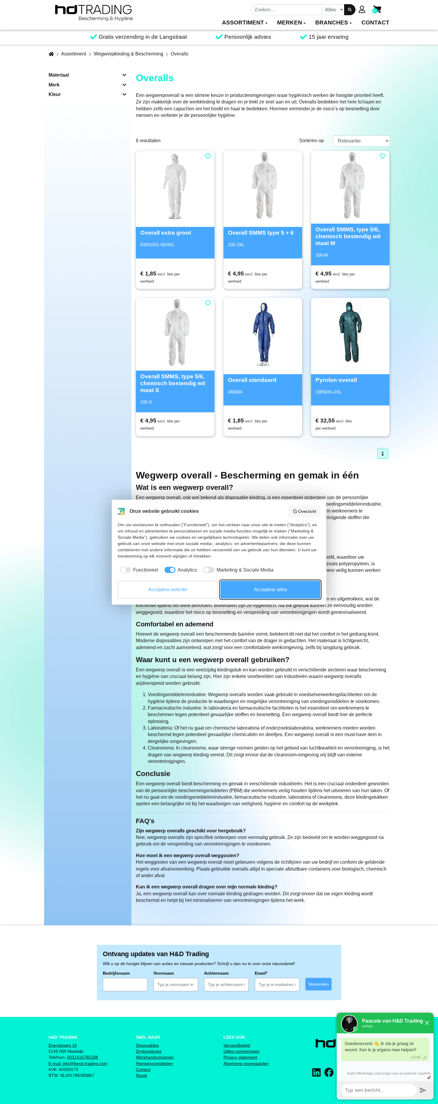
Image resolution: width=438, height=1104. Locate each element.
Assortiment (73, 53)
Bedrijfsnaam (116, 973)
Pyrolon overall (336, 380)
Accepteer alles (270, 589)
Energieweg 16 (63, 1045)
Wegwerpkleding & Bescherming (128, 53)
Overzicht (307, 511)
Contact (143, 1069)
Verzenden (318, 984)
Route (141, 1075)
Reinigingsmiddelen (154, 1063)
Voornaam (163, 973)
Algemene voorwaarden (245, 1063)
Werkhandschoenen (155, 1057)
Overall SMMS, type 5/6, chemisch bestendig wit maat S (172, 383)
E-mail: (55, 1063)
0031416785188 (82, 1057)
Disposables (147, 1045)
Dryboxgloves (148, 1051)
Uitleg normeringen (241, 1051)
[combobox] (286, 9)
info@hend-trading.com (84, 1063)
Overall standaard (252, 380)
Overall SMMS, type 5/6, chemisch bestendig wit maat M (348, 236)
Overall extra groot (165, 233)
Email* (261, 973)
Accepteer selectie (167, 589)
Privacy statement (240, 1057)
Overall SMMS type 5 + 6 (261, 233)
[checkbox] (138, 570)
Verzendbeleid (236, 1045)
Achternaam (216, 973)
